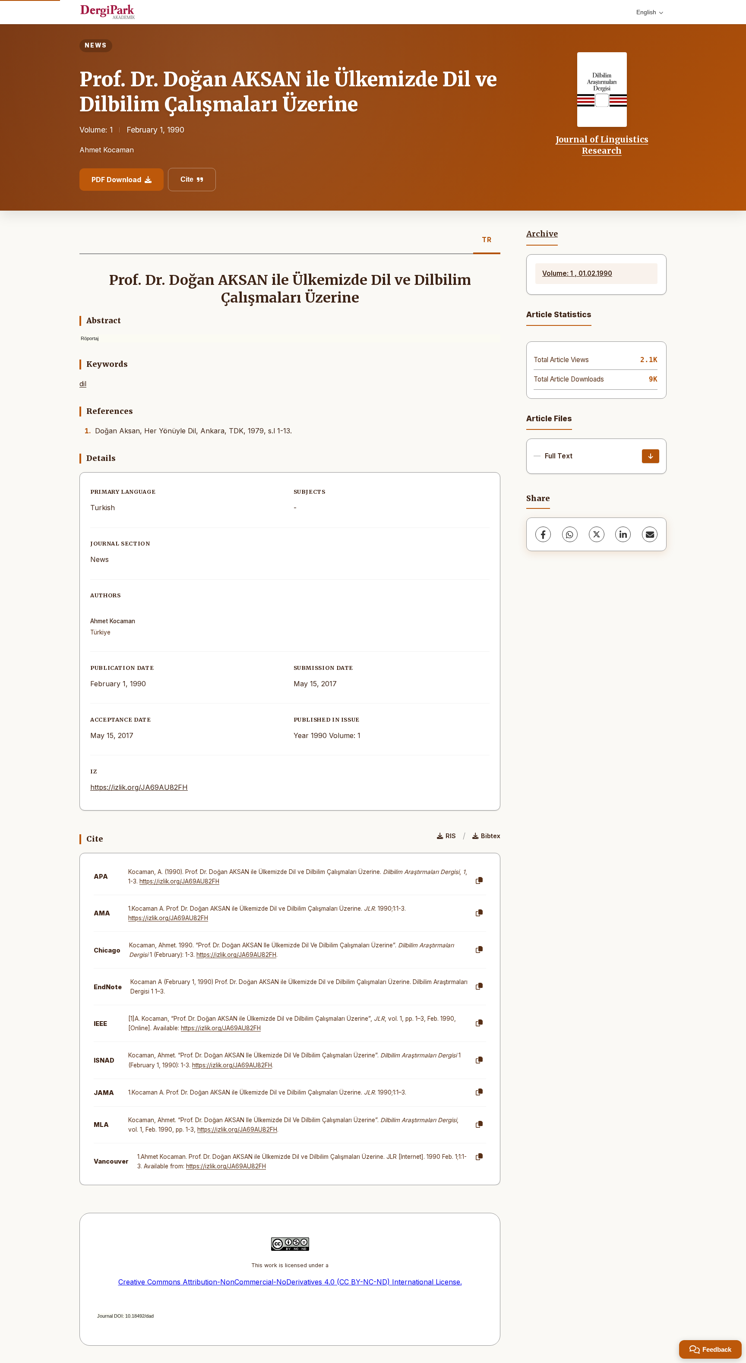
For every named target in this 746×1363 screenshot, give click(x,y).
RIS (451, 835)
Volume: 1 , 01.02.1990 (577, 273)
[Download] (650, 456)
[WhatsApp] (570, 534)
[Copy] (479, 881)
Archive (542, 234)
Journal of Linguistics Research (602, 145)
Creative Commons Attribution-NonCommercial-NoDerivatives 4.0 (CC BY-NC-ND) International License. (290, 1282)
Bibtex (490, 835)
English (646, 12)
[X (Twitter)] (596, 534)
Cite (186, 179)
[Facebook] (543, 534)
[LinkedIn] (623, 534)
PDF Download (116, 179)
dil (82, 383)
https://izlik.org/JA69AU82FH (139, 787)
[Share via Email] (649, 534)
